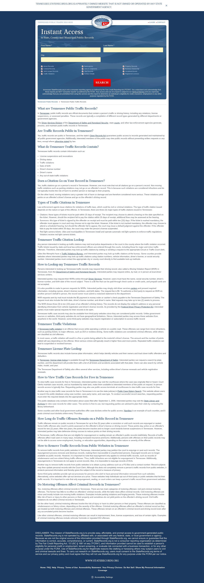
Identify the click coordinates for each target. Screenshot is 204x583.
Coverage (102, 570)
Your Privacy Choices (112, 567)
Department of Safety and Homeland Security (88, 123)
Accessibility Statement (90, 567)
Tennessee (44, 113)
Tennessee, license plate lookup (54, 360)
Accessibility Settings (104, 577)
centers (134, 288)
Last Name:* (108, 45)
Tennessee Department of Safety (103, 360)
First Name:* (46, 45)
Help (54, 567)
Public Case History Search (129, 391)
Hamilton (128, 411)
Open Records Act (98, 135)
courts (117, 123)
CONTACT (161, 22)
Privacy (60, 567)
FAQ (49, 567)
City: (43, 55)
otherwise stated (62, 141)
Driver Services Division (52, 123)
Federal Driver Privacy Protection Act (137, 307)
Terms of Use (71, 567)
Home (43, 567)
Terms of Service (138, 92)
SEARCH (102, 82)
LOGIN (152, 22)
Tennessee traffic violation (50, 329)
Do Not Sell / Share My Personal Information (144, 567)
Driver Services (95, 279)
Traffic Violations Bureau (72, 254)
